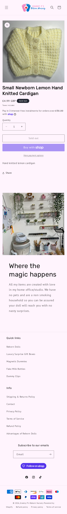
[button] (6, 7)
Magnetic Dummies (17, 361)
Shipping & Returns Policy (21, 396)
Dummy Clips (13, 376)
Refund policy (22, 507)
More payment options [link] (34, 155)
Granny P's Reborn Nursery (31, 503)
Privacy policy (37, 507)
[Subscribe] (50, 454)
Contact (11, 404)
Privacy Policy (14, 411)
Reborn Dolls (13, 346)
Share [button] (9, 172)
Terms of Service (15, 418)
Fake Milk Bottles (16, 368)
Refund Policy (14, 426)
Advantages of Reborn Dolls (22, 433)
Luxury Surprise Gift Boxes (21, 354)
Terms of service (53, 507)
